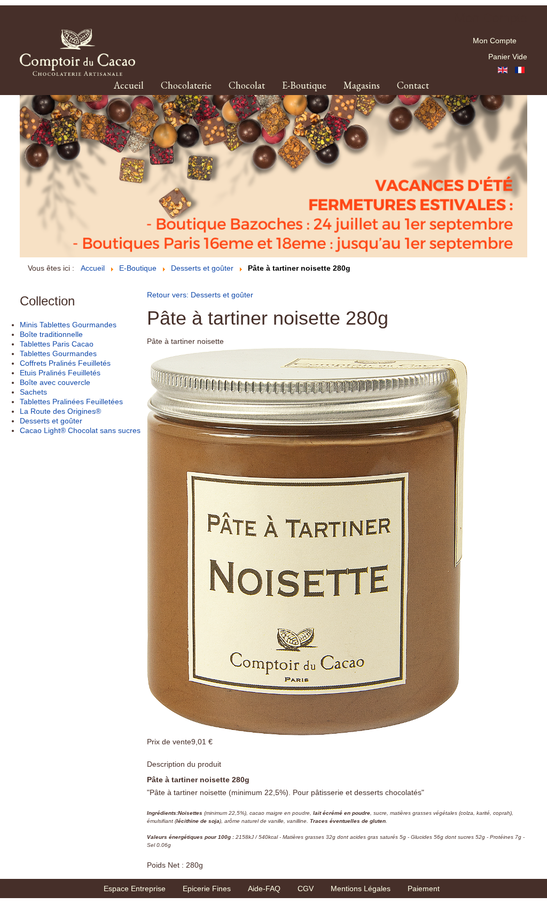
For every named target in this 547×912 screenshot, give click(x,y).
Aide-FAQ (264, 888)
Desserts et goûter (51, 420)
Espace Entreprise (135, 888)
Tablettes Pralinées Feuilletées (71, 401)
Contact (413, 85)
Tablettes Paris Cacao (56, 344)
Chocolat (247, 85)
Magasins (361, 85)
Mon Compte (495, 40)
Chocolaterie (186, 85)
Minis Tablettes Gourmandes (68, 324)
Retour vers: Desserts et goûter (200, 294)
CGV (306, 888)
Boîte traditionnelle (51, 334)
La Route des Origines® (60, 411)
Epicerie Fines (207, 888)
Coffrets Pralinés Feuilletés (65, 363)
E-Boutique (304, 85)
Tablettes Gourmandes (58, 353)
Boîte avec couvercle (55, 382)
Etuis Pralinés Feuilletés (60, 372)
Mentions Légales (360, 888)
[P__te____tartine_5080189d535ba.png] (307, 541)
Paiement (424, 888)
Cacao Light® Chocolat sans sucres (80, 430)
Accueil (129, 85)
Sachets (33, 392)
